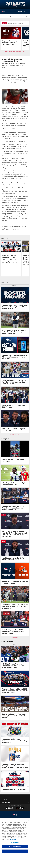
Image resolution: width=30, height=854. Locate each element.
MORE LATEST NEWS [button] (15, 434)
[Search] (25, 12)
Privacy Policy (13, 839)
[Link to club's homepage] (3, 11)
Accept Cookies (15, 851)
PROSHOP (20, 11)
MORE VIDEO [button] (15, 637)
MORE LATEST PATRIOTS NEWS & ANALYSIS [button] (15, 51)
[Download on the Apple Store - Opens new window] (9, 808)
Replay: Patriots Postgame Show (16, 23)
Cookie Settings (15, 842)
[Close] (28, 820)
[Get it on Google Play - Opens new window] (20, 809)
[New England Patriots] (15, 815)
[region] (15, 836)
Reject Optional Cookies (15, 846)
